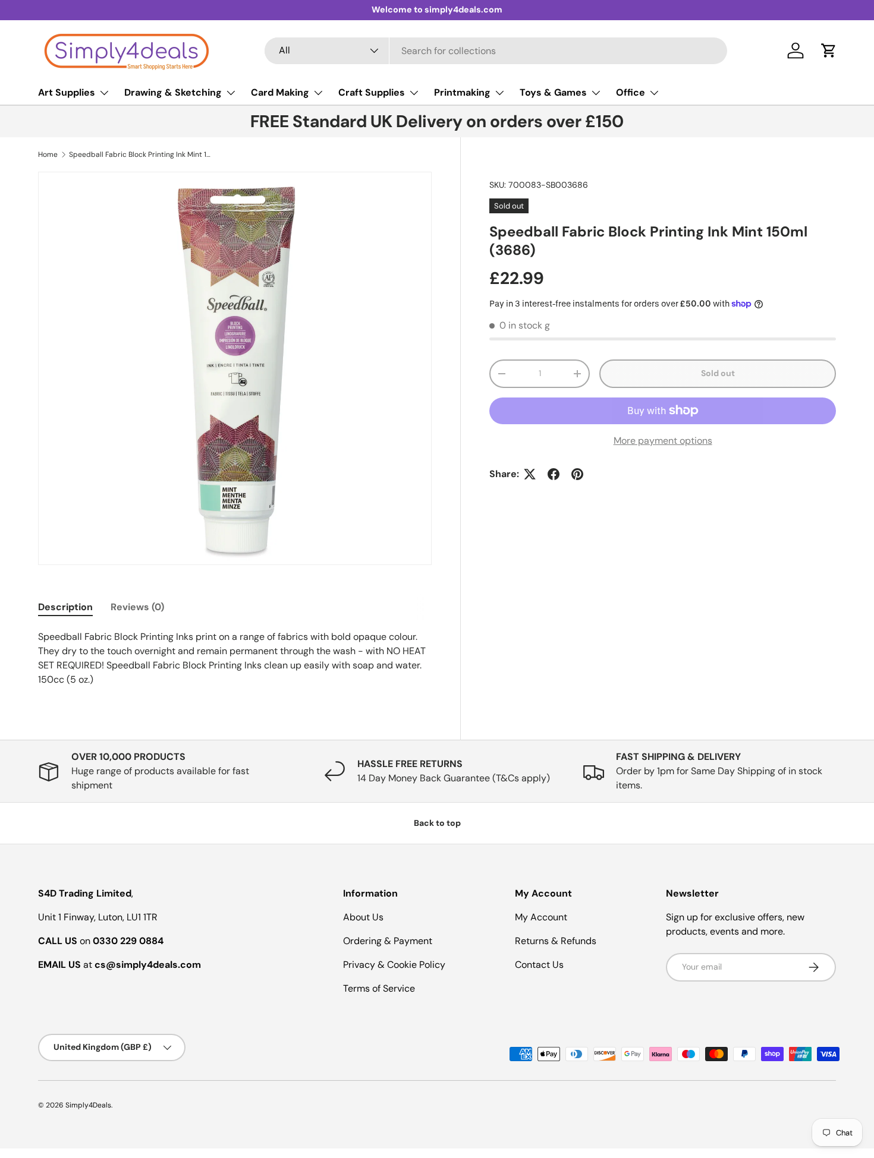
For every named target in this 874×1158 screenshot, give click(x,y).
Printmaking (462, 92)
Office (630, 92)
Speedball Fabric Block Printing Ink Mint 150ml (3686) (140, 154)
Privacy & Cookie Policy (394, 964)
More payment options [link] (663, 440)
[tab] (65, 607)
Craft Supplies (371, 92)
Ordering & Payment (387, 941)
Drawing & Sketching (173, 92)
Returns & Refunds (555, 941)
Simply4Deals (88, 1105)
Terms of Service (379, 988)
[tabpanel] (235, 658)
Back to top (437, 823)
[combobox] (496, 50)
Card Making (280, 92)
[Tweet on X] (530, 474)
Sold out (718, 373)
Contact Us (539, 964)
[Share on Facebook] (553, 474)
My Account (541, 917)
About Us (363, 917)
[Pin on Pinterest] (577, 474)
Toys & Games (553, 92)
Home (48, 154)
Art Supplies (66, 92)
